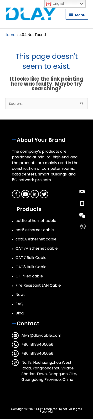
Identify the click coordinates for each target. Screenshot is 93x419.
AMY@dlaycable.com (41, 335)
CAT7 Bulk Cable (31, 257)
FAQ (19, 304)
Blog (20, 313)
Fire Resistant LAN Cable (38, 285)
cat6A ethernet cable (36, 239)
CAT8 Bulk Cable (31, 267)
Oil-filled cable (29, 276)
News (21, 294)
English (58, 3)
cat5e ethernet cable (36, 220)
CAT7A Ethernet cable (37, 248)
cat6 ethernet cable (35, 230)
